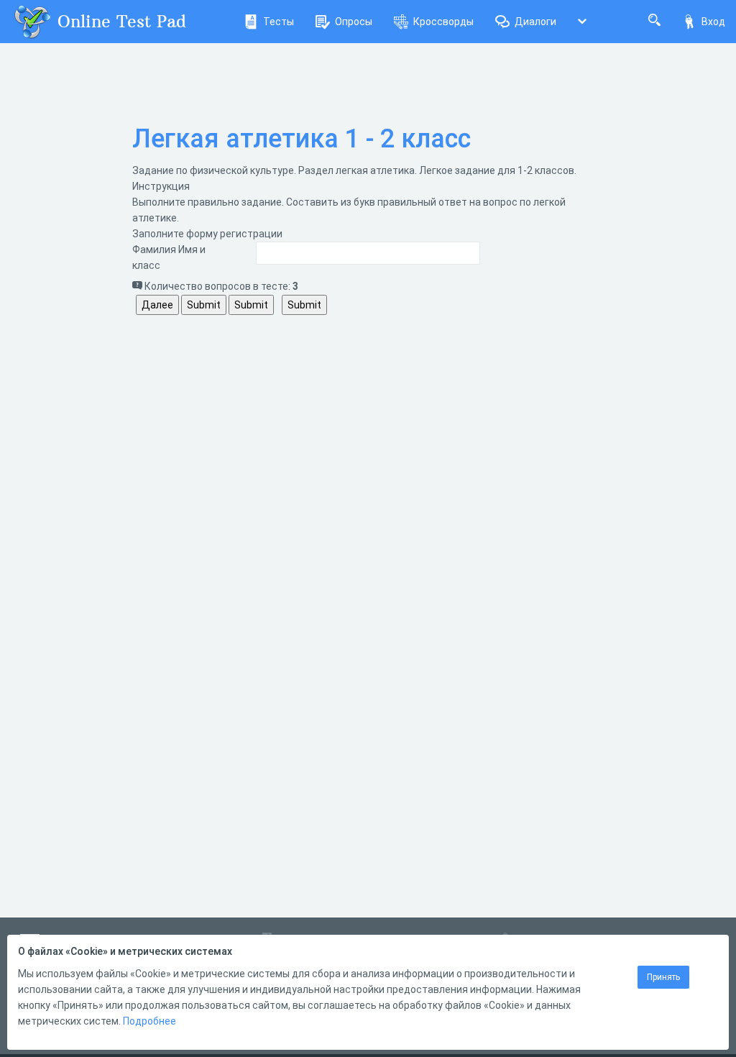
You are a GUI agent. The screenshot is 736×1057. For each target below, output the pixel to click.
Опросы (353, 21)
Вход (713, 21)
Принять (663, 977)
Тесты (278, 21)
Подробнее (149, 1021)
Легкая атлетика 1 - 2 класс (301, 139)
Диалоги (535, 21)
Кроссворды (443, 21)
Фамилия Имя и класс (169, 257)
